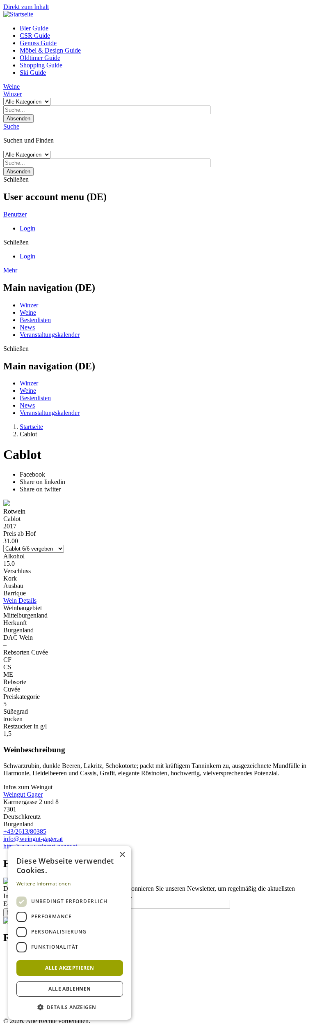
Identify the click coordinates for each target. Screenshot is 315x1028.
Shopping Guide (41, 65)
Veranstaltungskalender (50, 334)
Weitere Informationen (43, 883)
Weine (11, 86)
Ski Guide (33, 72)
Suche (11, 126)
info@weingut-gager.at (33, 838)
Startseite (31, 426)
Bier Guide (34, 28)
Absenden (18, 118)
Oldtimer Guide (40, 57)
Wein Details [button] (20, 600)
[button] (69, 1007)
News (27, 327)
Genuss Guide (38, 42)
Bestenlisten (35, 319)
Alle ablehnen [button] (69, 988)
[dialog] (69, 933)
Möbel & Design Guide (50, 50)
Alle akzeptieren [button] (69, 967)
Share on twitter (40, 489)
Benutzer (15, 214)
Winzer (12, 93)
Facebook (32, 474)
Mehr (10, 270)
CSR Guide (35, 35)
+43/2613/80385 (24, 831)
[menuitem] (166, 28)
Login (27, 228)
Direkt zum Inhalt (26, 6)
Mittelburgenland (25, 615)
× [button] (122, 855)
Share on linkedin (42, 481)
